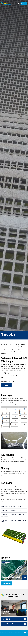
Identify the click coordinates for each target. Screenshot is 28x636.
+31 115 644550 (6, 619)
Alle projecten (7, 583)
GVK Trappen (6, 385)
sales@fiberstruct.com (8, 624)
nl (19, 3)
